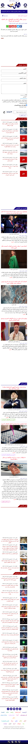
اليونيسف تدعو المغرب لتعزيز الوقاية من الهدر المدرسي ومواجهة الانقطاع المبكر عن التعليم (10, 541)
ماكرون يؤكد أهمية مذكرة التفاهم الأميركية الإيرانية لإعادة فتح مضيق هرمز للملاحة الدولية (9, 693)
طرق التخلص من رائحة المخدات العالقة (10, 553)
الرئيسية (25, 15)
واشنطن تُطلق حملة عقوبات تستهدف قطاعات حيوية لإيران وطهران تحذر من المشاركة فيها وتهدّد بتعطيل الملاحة (10, 548)
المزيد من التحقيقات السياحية (8, 419)
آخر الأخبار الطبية (5, 501)
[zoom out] (7, 15)
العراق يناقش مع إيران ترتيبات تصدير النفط (10, 634)
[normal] (5, 15)
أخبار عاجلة (20, 15)
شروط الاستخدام (23, 98)
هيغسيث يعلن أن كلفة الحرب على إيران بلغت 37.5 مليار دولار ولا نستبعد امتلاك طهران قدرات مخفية (10, 679)
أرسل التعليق (23, 115)
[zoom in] (3, 15)
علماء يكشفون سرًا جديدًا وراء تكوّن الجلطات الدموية (14, 423)
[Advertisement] (14, 51)
